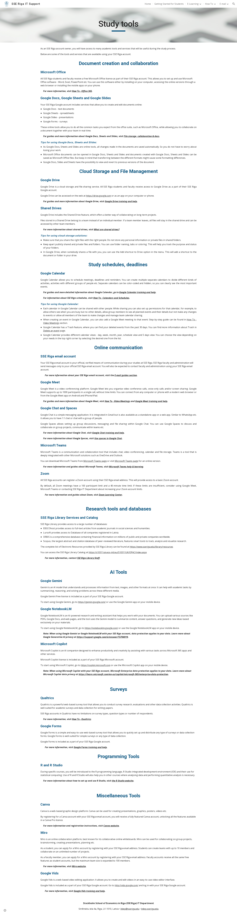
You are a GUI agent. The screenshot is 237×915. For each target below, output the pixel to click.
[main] (118, 25)
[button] (233, 4)
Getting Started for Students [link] (169, 3)
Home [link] (148, 3)
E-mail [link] (223, 3)
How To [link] (209, 3)
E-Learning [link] (193, 3)
